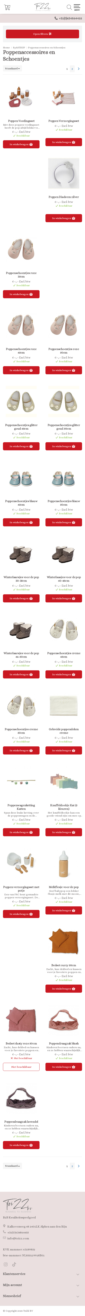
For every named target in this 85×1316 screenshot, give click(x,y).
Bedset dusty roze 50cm (21, 1043)
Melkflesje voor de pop (64, 887)
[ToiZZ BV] (42, 7)
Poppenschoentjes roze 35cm (21, 274)
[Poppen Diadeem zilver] (63, 173)
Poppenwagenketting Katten (21, 807)
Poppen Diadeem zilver (64, 197)
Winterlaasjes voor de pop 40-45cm (64, 578)
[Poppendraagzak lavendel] (21, 1098)
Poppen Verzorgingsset (63, 121)
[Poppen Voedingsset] (21, 97)
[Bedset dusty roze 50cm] (21, 1020)
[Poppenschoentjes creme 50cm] (21, 705)
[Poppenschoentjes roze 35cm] (21, 249)
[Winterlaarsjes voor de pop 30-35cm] (21, 553)
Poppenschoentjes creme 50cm (21, 731)
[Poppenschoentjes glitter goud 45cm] (21, 401)
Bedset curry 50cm (63, 965)
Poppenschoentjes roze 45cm (21, 350)
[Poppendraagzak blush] (63, 1020)
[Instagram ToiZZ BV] (7, 1265)
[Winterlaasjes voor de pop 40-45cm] (63, 553)
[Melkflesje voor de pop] (63, 863)
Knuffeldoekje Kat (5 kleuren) (63, 807)
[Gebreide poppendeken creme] (63, 705)
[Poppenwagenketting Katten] (21, 781)
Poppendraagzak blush (64, 1043)
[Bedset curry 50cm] (63, 941)
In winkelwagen (19, 144)
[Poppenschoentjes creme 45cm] (63, 629)
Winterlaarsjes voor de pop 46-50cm (21, 654)
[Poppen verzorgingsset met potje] (21, 863)
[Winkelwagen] (7, 9)
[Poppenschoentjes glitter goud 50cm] (63, 401)
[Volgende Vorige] (78, 68)
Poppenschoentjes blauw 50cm (64, 502)
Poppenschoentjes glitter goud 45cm (21, 426)
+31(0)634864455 (70, 18)
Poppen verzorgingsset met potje (21, 888)
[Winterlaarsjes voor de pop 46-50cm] (21, 629)
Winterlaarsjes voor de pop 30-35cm (21, 578)
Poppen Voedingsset (21, 121)
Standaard (11, 68)
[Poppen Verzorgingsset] (63, 97)
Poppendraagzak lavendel (21, 1121)
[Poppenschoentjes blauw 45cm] (21, 477)
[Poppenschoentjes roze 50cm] (63, 325)
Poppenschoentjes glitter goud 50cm (64, 426)
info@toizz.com (18, 1238)
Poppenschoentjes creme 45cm (63, 654)
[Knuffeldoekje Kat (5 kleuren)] (63, 781)
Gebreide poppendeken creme (64, 731)
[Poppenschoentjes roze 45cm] (21, 325)
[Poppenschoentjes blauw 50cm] (63, 477)
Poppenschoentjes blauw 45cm (21, 502)
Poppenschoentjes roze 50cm (63, 350)
